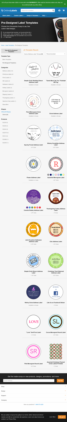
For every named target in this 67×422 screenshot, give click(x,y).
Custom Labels (18, 15)
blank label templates (9, 35)
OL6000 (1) (5, 142)
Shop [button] (2, 386)
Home (2, 45)
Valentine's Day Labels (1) (9, 101)
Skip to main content (6, 3)
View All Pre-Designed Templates (11, 51)
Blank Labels (6, 15)
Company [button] (4, 400)
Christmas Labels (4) (8, 74)
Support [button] (3, 395)
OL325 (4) (5, 126)
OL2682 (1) (5, 139)
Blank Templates (7, 59)
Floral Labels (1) (7, 77)
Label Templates (9, 45)
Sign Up (60, 380)
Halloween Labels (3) (8, 84)
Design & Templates (32, 15)
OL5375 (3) (5, 132)
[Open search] (53, 10)
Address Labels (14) (8, 71)
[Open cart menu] (63, 10)
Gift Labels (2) (6, 81)
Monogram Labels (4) (8, 91)
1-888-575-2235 (39, 404)
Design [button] (3, 391)
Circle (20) (5, 114)
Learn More (52, 417)
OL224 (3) (5, 129)
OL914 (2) (5, 136)
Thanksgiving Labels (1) (9, 98)
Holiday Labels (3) (7, 87)
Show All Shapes (6, 112)
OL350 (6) (5, 122)
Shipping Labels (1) (8, 94)
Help (43, 15)
